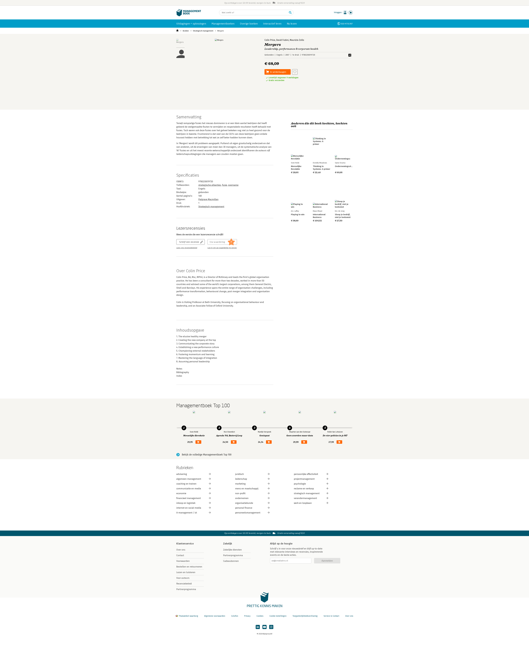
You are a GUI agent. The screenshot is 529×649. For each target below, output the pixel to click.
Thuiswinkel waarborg (188, 616)
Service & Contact (331, 616)
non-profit (240, 493)
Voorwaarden (183, 561)
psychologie (300, 483)
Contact (180, 555)
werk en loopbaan (303, 503)
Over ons (180, 549)
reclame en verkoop (304, 488)
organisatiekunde (244, 503)
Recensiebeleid (184, 583)
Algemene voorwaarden (214, 616)
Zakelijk (227, 543)
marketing (240, 483)
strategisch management (307, 493)
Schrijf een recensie (189, 242)
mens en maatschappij (246, 488)
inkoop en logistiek (185, 503)
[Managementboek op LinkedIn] (258, 627)
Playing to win (297, 214)
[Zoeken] (290, 12)
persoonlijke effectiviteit (306, 474)
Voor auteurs (182, 578)
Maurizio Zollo (297, 40)
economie (181, 493)
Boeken (186, 31)
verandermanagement (305, 498)
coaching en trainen (186, 483)
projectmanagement (304, 479)
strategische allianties (209, 185)
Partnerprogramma (186, 589)
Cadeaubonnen (231, 561)
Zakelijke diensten (232, 549)
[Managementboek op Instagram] (271, 627)
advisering (181, 474)
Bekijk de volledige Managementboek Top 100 (206, 454)
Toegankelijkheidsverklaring (305, 616)
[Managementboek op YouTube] (264, 627)
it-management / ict (186, 512)
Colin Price (269, 40)
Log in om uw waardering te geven (222, 248)
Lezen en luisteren (185, 572)
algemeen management (188, 479)
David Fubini (282, 40)
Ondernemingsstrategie (346, 166)
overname (233, 185)
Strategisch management (203, 31)
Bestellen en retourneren (189, 566)
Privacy (247, 616)
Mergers (220, 31)
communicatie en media (188, 488)
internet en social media (188, 508)
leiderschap (241, 479)
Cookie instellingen (277, 616)
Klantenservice (185, 543)
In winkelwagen (278, 72)
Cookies (260, 616)
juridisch (239, 474)
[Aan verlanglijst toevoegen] (295, 72)
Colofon (234, 616)
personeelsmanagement (247, 512)
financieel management (188, 498)
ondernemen (242, 498)
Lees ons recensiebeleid (186, 248)
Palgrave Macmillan (208, 199)
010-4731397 (347, 23)
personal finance (243, 508)
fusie (224, 185)
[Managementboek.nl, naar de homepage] (188, 15)
